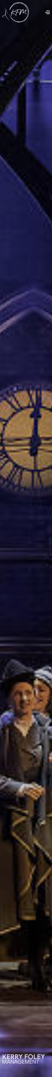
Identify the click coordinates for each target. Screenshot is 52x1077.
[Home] (15, 12)
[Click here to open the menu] (47, 12)
